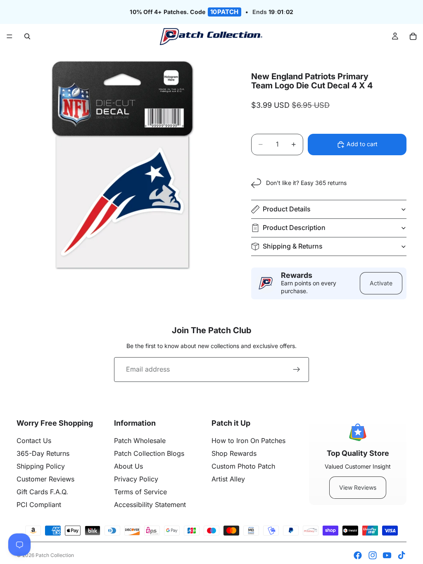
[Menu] (9, 36)
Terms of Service (140, 492)
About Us (128, 466)
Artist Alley (228, 479)
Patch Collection (55, 555)
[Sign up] (296, 369)
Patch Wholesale (140, 440)
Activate (381, 283)
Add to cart (362, 143)
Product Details (287, 209)
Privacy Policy (136, 479)
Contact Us (34, 440)
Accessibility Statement (150, 504)
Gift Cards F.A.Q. (42, 492)
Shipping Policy (41, 466)
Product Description (294, 227)
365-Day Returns (43, 453)
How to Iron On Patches (248, 440)
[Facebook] (358, 555)
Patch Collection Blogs (149, 453)
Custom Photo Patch (243, 466)
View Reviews (357, 487)
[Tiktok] (401, 555)
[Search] (27, 36)
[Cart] (413, 36)
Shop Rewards (234, 453)
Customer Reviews (45, 479)
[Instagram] (373, 555)
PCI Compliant (39, 504)
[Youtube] (387, 555)
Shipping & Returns (293, 246)
